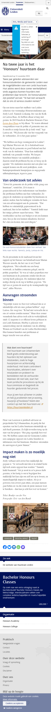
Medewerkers (29, 2)
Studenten (19, 2)
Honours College (10, 626)
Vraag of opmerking (11, 662)
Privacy (6, 685)
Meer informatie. (10, 699)
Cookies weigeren (14, 708)
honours (8, 538)
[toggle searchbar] (47, 8)
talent (34, 538)
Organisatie (8, 681)
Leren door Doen (10, 123)
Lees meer (42, 604)
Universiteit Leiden (7, 2)
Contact (6, 647)
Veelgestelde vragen (11, 643)
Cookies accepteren (14, 703)
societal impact (21, 538)
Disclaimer (7, 670)
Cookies (6, 666)
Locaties (6, 652)
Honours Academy (11, 621)
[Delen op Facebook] (5, 547)
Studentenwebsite (8, 35)
